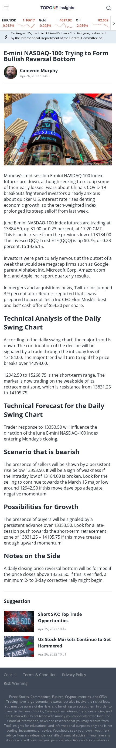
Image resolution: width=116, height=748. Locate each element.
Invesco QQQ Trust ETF (35, 240)
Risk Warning (16, 683)
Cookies (11, 674)
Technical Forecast (33, 405)
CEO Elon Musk (77, 299)
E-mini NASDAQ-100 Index (76, 176)
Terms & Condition (40, 674)
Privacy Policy (74, 674)
